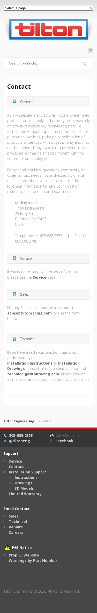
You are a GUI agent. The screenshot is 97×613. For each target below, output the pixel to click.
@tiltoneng (19, 440)
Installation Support (27, 472)
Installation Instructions (30, 363)
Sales (14, 516)
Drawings (23, 482)
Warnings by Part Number (33, 560)
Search (85, 63)
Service (39, 277)
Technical (18, 521)
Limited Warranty (25, 493)
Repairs (16, 527)
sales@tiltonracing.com (29, 313)
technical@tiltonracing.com (33, 374)
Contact (16, 466)
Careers (16, 532)
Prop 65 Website (24, 555)
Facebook (64, 440)
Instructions (26, 477)
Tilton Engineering (19, 421)
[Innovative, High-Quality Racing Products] (48, 29)
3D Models (24, 488)
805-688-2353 (21, 435)
